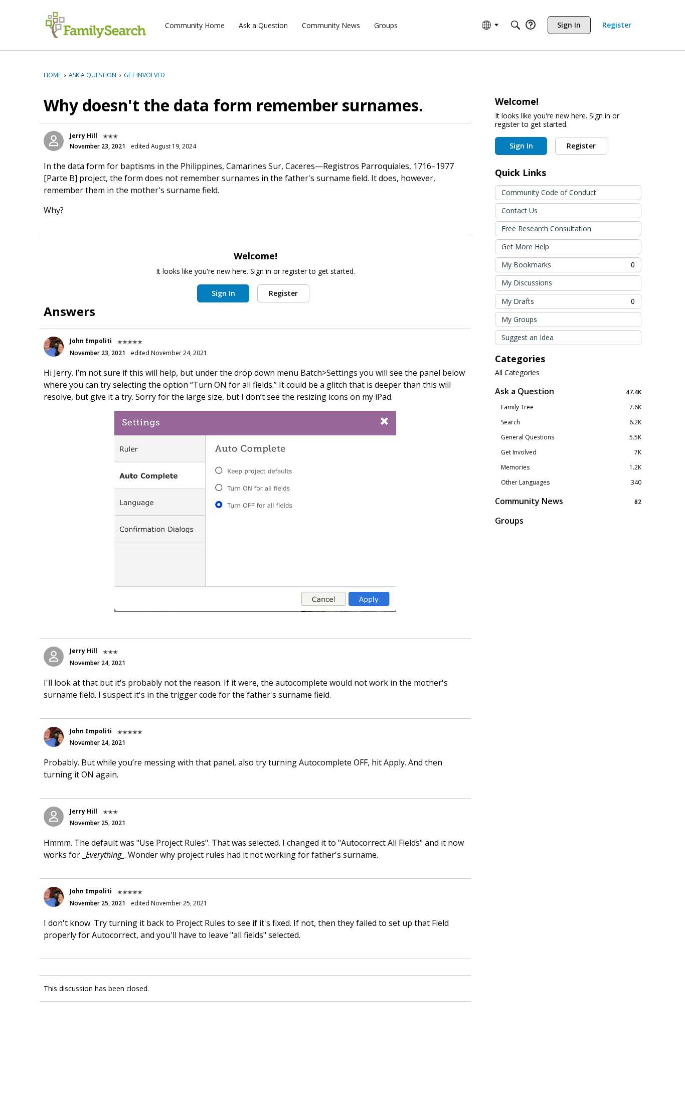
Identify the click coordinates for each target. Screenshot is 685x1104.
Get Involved (571, 452)
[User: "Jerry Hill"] (54, 141)
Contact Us (519, 210)
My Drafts (568, 301)
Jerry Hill (83, 135)
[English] (96, 25)
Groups (509, 521)
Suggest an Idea (527, 337)
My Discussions (526, 282)
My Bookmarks (568, 264)
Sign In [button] (223, 293)
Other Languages (571, 482)
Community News (568, 501)
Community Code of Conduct (548, 192)
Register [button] (283, 293)
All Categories (517, 372)
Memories (571, 467)
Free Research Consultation (546, 228)
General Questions (571, 437)
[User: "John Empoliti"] (54, 347)
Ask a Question (568, 391)
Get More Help (525, 246)
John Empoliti (91, 341)
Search (571, 422)
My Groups (519, 319)
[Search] (515, 25)
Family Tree (571, 407)
